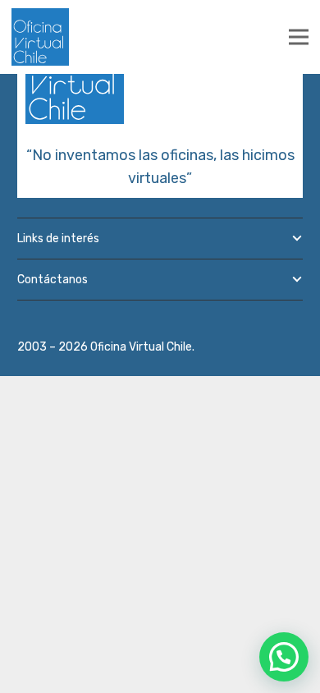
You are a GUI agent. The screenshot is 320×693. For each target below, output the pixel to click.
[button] (284, 657)
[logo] (40, 37)
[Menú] (299, 36)
